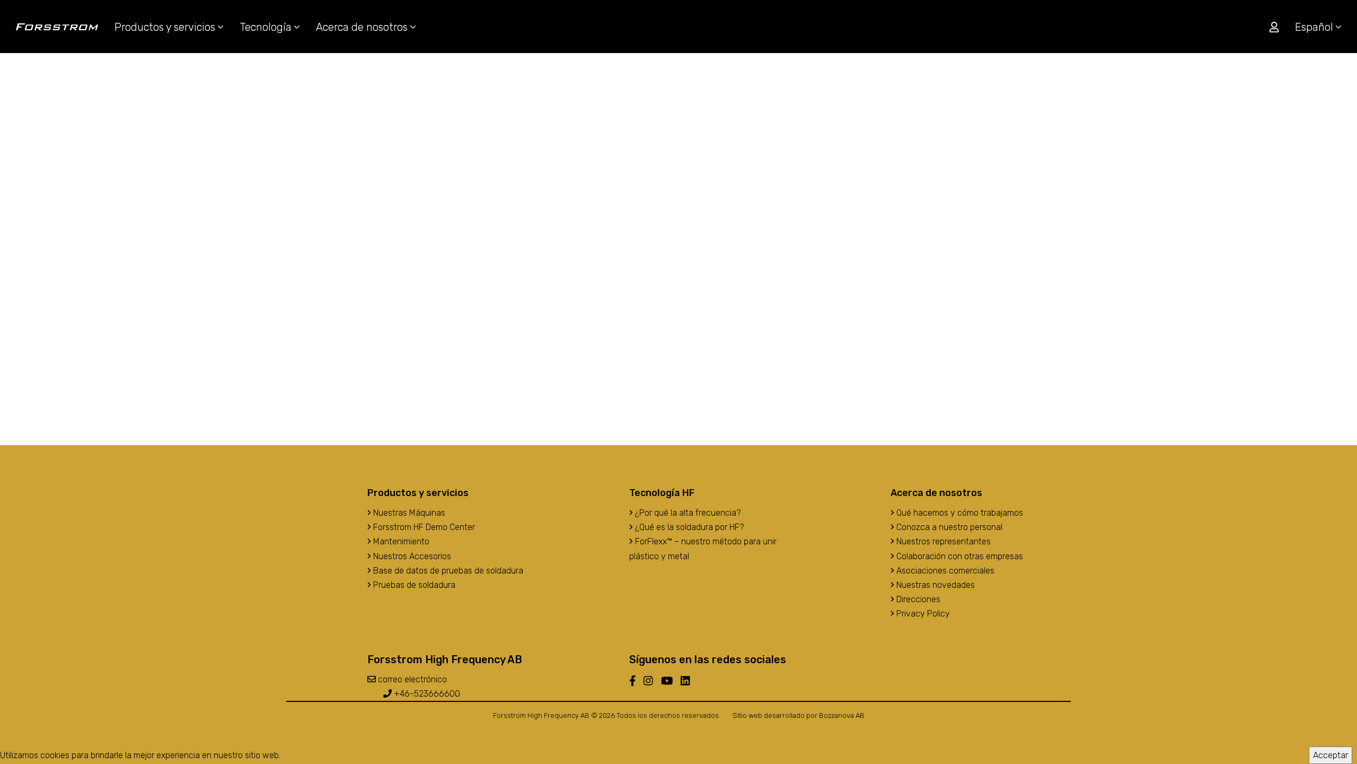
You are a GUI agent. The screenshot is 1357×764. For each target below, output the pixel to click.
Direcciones (917, 599)
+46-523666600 (426, 694)
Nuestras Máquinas (408, 513)
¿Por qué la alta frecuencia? (687, 513)
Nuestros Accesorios (411, 556)
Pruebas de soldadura (413, 585)
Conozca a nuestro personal (948, 527)
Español (1315, 27)
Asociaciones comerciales (944, 571)
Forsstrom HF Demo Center (423, 527)
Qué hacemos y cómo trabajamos (958, 513)
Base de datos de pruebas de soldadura (447, 571)
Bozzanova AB (842, 715)
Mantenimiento (400, 541)
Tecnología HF (661, 493)
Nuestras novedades (934, 585)
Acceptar (1330, 755)
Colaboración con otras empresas (958, 556)
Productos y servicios (166, 27)
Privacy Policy (922, 614)
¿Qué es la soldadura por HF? (688, 527)
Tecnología (267, 27)
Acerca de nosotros (363, 27)
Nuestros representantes (942, 541)
